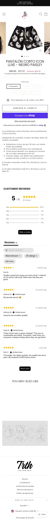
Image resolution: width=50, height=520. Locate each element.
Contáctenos (25, 483)
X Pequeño (13, 86)
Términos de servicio (25, 490)
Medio (38, 86)
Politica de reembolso (25, 493)
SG (24, 92)
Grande (14, 92)
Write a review (25, 232)
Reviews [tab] (10, 242)
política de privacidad (25, 486)
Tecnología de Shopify (25, 518)
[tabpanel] (25, 310)
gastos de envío (13, 74)
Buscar (25, 479)
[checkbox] (10, 261)
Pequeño (27, 86)
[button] (25, 207)
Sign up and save (24, 500)
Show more (25, 369)
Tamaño (25, 82)
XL (31, 92)
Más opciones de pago (25, 121)
